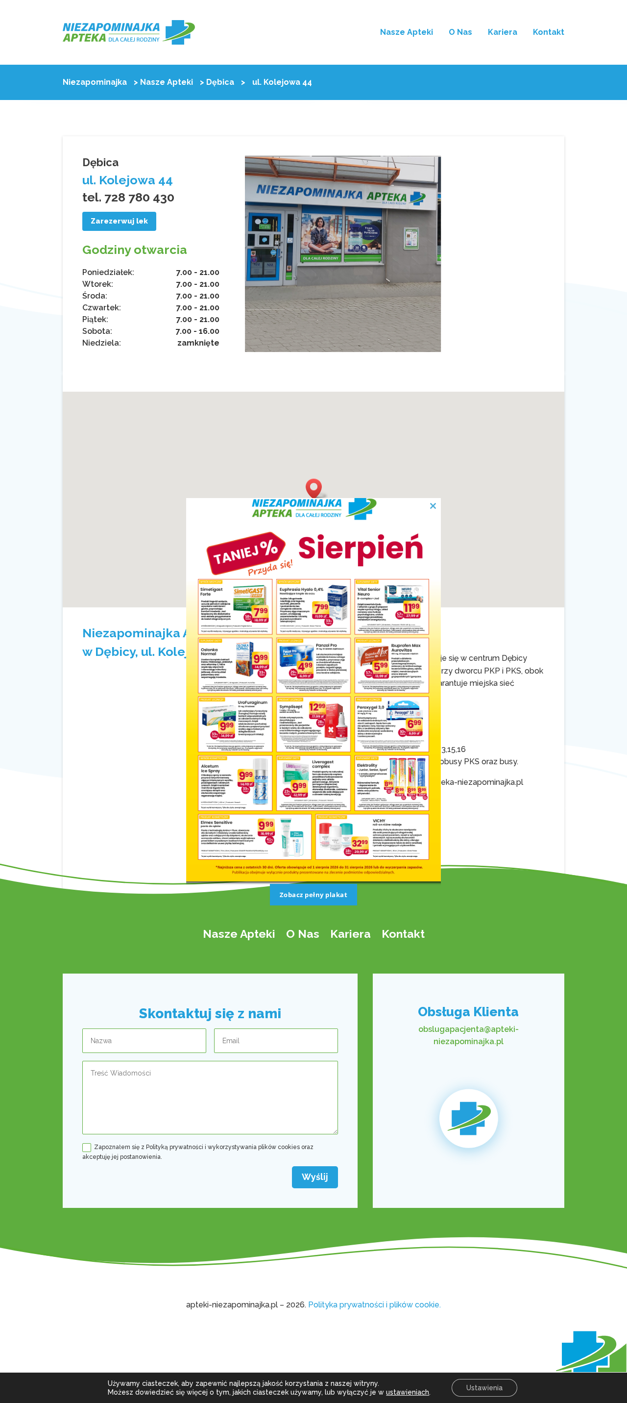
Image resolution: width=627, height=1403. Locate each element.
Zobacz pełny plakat (314, 894)
